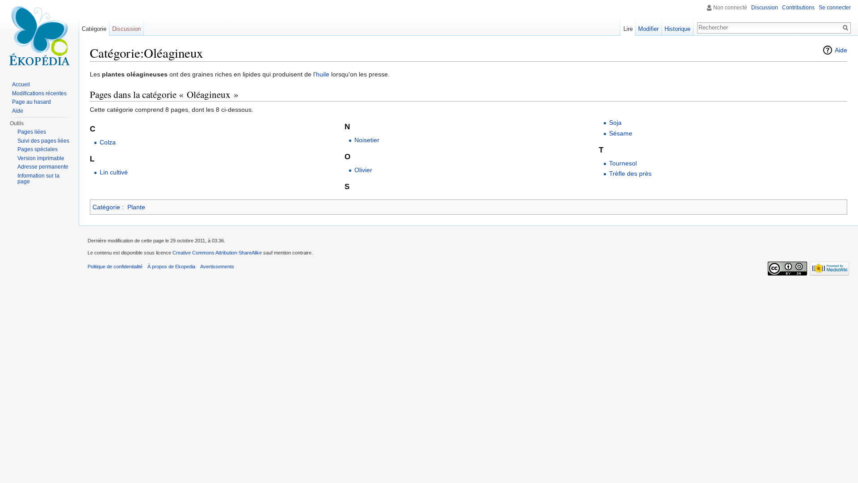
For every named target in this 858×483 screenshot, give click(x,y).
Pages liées (31, 132)
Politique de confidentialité (115, 266)
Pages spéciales (37, 149)
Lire (628, 28)
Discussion (764, 7)
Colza (108, 142)
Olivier (363, 170)
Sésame (620, 133)
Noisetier (366, 140)
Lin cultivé (114, 172)
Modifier (648, 28)
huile (322, 74)
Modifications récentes (39, 93)
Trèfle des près (630, 173)
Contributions (798, 7)
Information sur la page (38, 179)
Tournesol (623, 163)
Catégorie (106, 207)
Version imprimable (40, 158)
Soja (615, 122)
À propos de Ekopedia (171, 266)
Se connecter (835, 7)
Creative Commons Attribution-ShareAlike (217, 252)
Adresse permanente (42, 167)
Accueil (21, 84)
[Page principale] (39, 36)
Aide (841, 50)
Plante (136, 207)
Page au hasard (31, 102)
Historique (677, 28)
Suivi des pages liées (43, 141)
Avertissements (217, 266)
